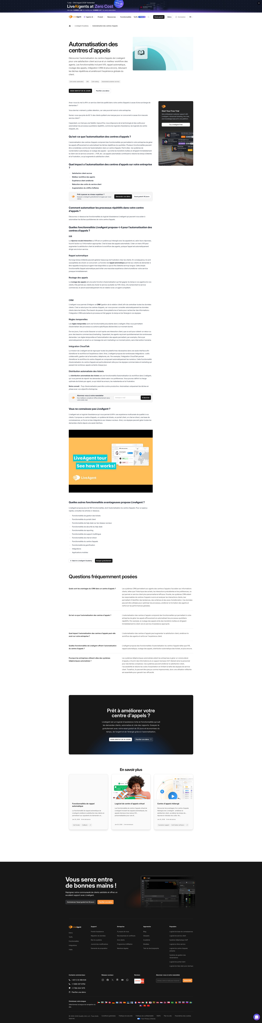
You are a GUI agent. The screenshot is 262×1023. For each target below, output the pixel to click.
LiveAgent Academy (82, 26)
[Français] (135, 1002)
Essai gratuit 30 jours (141, 196)
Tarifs (70, 937)
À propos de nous (123, 931)
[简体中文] (148, 1006)
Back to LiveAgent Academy (82, 561)
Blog (144, 931)
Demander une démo (123, 196)
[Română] (176, 1002)
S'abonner (146, 397)
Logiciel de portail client (177, 962)
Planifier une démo (102, 91)
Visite (70, 949)
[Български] (102, 1002)
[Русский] (179, 1002)
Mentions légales (122, 948)
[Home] (70, 26)
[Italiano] (146, 1002)
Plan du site (168, 1016)
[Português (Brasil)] (172, 1002)
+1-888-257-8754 (78, 984)
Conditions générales (109, 1016)
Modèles (146, 944)
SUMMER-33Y (97, 10)
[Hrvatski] (139, 1002)
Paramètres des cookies (183, 1016)
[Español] (124, 1002)
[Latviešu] (157, 1002)
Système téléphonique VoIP (178, 940)
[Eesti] (128, 1002)
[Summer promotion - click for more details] (131, 6)
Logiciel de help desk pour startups (181, 966)
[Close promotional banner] (259, 3)
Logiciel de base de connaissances (181, 931)
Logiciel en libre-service (177, 944)
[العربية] (98, 1002)
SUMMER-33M (77, 10)
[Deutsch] (113, 1002)
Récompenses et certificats (126, 936)
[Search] (150, 17)
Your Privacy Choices (148, 1019)
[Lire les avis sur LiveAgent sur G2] (139, 981)
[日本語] (150, 1002)
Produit (100, 17)
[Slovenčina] (183, 1002)
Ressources (111, 17)
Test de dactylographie (151, 948)
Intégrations (73, 945)
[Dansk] (109, 1002)
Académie (146, 940)
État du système (96, 940)
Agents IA (89, 17)
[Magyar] (143, 1002)
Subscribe (187, 980)
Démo (169, 17)
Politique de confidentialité (144, 1016)
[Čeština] (106, 1002)
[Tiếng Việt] (144, 1006)
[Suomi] (132, 1002)
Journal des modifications (99, 944)
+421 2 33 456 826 (79, 980)
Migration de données (98, 936)
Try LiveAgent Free (175, 124)
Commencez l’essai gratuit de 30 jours (80, 902)
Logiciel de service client (177, 936)
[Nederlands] (161, 1002)
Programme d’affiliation (124, 944)
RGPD (159, 1016)
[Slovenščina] (187, 1002)
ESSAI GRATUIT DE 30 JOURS (80, 91)
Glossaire (146, 936)
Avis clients (121, 940)
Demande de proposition (99, 948)
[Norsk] (165, 1002)
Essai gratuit (158, 17)
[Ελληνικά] (117, 1002)
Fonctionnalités (74, 941)
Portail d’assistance (97, 931)
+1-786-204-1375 (78, 988)
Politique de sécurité (125, 1016)
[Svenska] (191, 1002)
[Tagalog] (141, 1006)
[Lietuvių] (154, 1002)
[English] (121, 1002)
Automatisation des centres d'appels (105, 26)
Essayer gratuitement (103, 561)
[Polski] (168, 1002)
